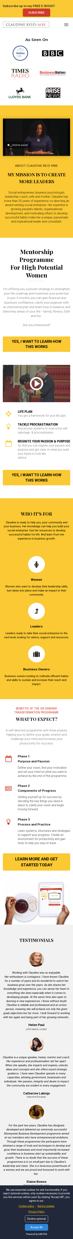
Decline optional (36, 1218)
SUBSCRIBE (36, 12)
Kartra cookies (46, 1206)
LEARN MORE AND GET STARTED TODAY (36, 862)
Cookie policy (27, 1206)
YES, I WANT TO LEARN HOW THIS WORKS (36, 344)
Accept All (36, 1227)
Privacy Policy (36, 1211)
